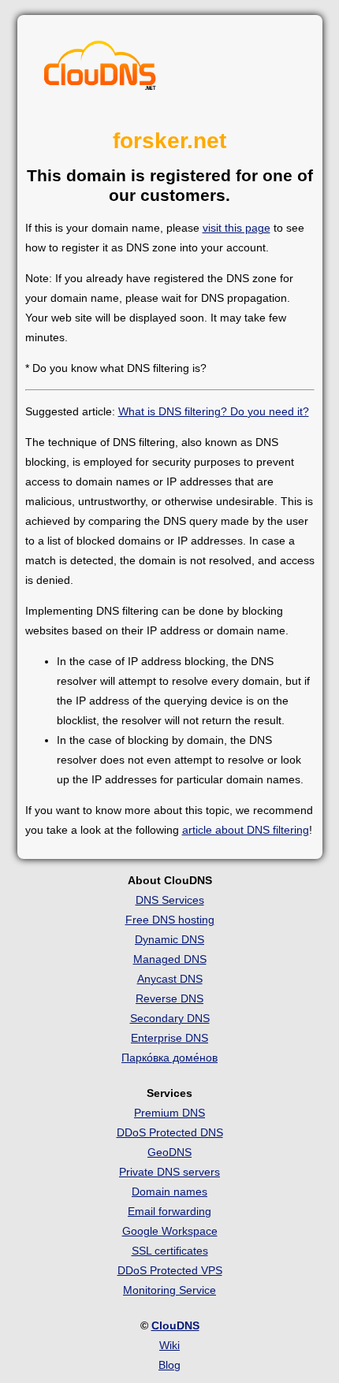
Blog (169, 1365)
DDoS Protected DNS (170, 1132)
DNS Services (170, 900)
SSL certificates (170, 1250)
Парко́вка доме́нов (169, 1057)
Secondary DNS (170, 1018)
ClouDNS (175, 1325)
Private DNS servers (169, 1172)
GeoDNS (169, 1152)
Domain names (169, 1191)
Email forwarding (169, 1211)
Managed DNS (170, 959)
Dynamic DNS (169, 939)
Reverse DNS (169, 998)
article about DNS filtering (245, 829)
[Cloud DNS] (100, 69)
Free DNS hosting (169, 919)
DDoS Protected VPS (169, 1270)
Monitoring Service (169, 1290)
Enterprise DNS (169, 1038)
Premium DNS (169, 1112)
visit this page (236, 227)
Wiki (169, 1345)
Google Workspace (170, 1231)
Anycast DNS (170, 978)
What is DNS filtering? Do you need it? (213, 411)
